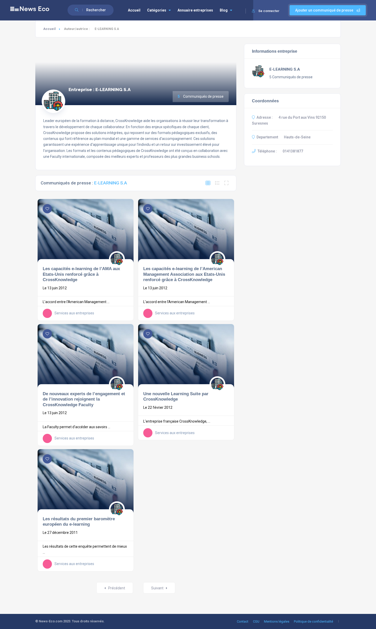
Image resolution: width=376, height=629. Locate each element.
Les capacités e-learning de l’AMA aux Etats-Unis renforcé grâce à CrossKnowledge (81, 274)
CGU (256, 621)
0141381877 (293, 151)
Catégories (156, 10)
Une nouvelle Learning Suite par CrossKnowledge (175, 396)
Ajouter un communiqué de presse (324, 10)
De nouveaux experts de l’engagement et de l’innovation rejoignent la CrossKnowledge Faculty (84, 399)
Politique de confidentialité (313, 621)
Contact (242, 621)
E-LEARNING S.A (284, 69)
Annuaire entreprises (195, 10)
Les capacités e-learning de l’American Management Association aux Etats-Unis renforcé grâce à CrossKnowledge (184, 274)
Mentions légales (276, 621)
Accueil (134, 10)
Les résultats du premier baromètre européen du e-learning (79, 521)
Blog (224, 10)
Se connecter (268, 11)
